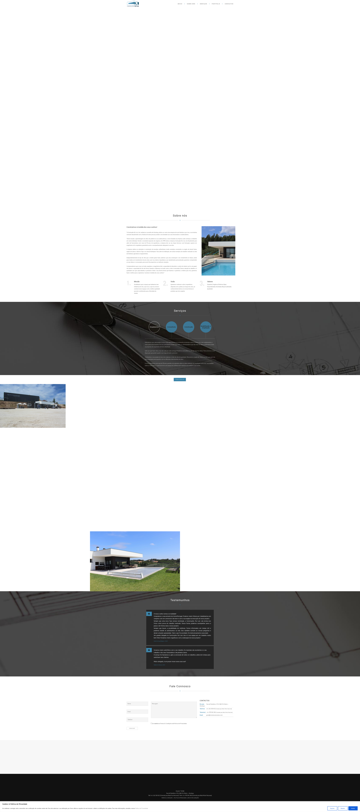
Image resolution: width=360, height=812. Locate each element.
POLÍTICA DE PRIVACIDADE (180, 798)
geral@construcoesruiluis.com (214, 715)
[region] (180, 806)
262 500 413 (210, 709)
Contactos (229, 3)
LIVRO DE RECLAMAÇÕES (193, 798)
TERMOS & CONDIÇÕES (166, 798)
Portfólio (216, 3)
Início (180, 3)
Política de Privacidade (180, 723)
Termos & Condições (166, 723)
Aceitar (353, 808)
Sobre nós (191, 3)
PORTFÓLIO (180, 379)
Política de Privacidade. (141, 808)
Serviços (203, 3)
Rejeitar (343, 808)
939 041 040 (211, 712)
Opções (332, 808)
